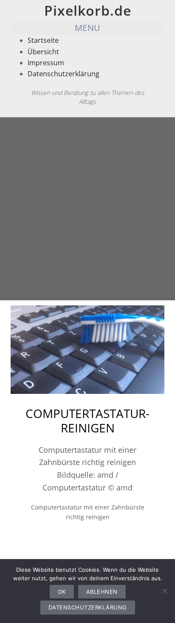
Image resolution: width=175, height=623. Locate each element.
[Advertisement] (87, 209)
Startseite (43, 40)
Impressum (46, 62)
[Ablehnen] (164, 591)
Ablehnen (102, 591)
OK (62, 591)
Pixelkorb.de (87, 10)
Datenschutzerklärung (63, 73)
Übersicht (43, 51)
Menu (88, 27)
